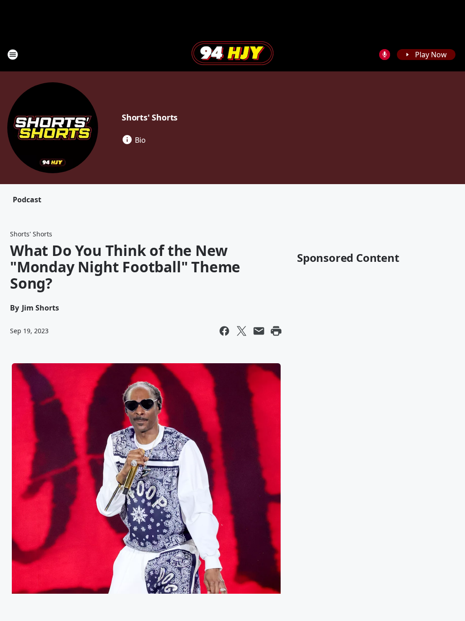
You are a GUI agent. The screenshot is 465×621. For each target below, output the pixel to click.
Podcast (27, 200)
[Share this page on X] (241, 331)
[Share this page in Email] (258, 331)
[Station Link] (232, 54)
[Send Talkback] (384, 54)
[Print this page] (276, 331)
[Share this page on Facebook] (224, 331)
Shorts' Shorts (150, 117)
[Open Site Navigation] (12, 54)
